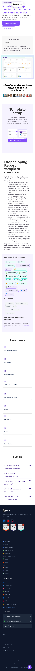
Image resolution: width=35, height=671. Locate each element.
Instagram (8, 588)
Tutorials (5, 641)
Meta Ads (7, 582)
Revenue (23, 272)
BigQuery (7, 541)
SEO (14, 306)
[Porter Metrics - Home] (16, 4)
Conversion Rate (21, 269)
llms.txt (23, 664)
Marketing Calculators (9, 650)
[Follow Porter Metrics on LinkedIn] (4, 521)
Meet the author (11, 39)
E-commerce (9, 303)
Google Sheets (9, 550)
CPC (17, 279)
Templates (6, 637)
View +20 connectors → (9, 607)
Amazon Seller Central (12, 309)
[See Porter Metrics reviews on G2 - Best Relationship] (21, 528)
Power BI (7, 553)
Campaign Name (24, 265)
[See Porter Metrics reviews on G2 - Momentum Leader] (6, 528)
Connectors (7, 578)
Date (9, 269)
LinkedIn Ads (8, 597)
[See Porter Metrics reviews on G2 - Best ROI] (13, 528)
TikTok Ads (8, 601)
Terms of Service (8, 660)
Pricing (4, 634)
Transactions (12, 272)
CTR (9, 279)
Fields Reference (7, 644)
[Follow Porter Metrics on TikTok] (12, 521)
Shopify (8, 306)
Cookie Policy (28, 660)
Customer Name (13, 290)
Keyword (10, 294)
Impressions (11, 262)
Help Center (6, 647)
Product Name (12, 287)
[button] (17, 467)
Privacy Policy (18, 660)
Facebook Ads (10, 313)
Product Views (12, 276)
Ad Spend (11, 265)
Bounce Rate (22, 283)
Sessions (10, 283)
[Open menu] (21, 4)
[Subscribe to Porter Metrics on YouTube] (8, 521)
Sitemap (16, 664)
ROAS (25, 279)
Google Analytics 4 (21, 303)
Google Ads (8, 585)
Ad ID (24, 290)
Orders (24, 276)
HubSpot (7, 594)
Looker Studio (9, 547)
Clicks (22, 262)
